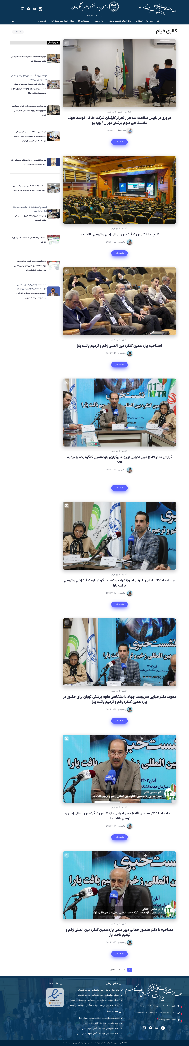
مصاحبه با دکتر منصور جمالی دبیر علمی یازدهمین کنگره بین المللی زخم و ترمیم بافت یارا (119, 932)
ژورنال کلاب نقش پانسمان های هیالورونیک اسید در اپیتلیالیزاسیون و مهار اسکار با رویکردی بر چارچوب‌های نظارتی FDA (28, 88)
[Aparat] (34, 8)
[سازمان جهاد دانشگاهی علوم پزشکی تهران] (95, 6)
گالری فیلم (112, 112)
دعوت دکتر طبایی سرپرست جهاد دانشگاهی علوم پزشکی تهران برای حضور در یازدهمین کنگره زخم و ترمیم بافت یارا (119, 699)
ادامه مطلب (119, 142)
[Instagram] (22, 8)
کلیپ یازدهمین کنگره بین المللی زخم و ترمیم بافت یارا (119, 234)
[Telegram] (28, 8)
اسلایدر (128, 112)
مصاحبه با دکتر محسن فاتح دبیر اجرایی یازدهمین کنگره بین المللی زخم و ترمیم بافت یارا (119, 816)
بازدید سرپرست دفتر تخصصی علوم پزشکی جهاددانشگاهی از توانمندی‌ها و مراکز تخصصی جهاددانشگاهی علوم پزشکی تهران (29, 136)
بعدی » (112, 969)
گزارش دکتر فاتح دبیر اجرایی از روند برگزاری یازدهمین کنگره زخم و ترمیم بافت (119, 460)
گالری (120, 112)
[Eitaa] (40, 8)
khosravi (122, 130)
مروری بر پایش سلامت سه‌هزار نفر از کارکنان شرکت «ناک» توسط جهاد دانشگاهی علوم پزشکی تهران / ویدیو (119, 120)
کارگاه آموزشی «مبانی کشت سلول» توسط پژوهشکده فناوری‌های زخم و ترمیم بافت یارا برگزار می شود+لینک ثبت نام (30, 265)
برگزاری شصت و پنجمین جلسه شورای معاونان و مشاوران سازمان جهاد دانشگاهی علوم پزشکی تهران (29, 110)
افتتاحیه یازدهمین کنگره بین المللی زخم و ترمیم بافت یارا (119, 345)
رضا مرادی (122, 242)
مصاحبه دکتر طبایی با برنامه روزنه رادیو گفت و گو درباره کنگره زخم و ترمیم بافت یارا (119, 583)
